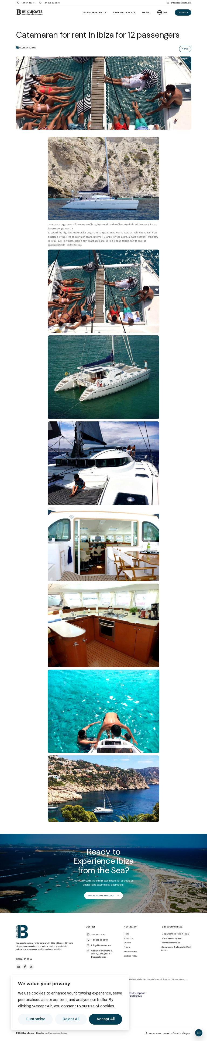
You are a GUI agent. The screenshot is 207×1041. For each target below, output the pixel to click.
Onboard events (124, 12)
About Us (128, 938)
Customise (35, 1019)
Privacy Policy (130, 951)
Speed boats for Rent (171, 938)
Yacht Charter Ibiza (170, 942)
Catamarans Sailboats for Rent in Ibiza (176, 948)
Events (127, 942)
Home (126, 934)
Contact (183, 12)
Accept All (105, 1019)
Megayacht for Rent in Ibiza (175, 934)
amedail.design (59, 1033)
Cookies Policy (130, 956)
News (145, 12)
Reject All (71, 1019)
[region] (70, 1002)
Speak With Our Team (101, 895)
